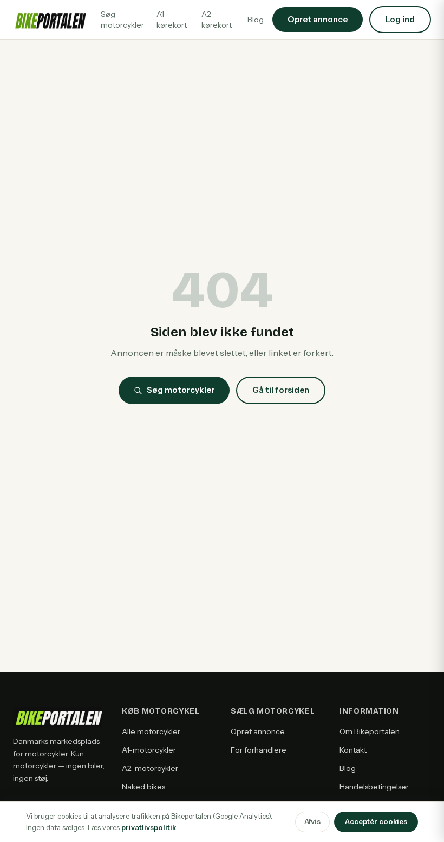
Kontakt (353, 750)
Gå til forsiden (280, 390)
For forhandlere (258, 750)
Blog (255, 19)
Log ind (400, 19)
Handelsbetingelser (374, 787)
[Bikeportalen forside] (49, 19)
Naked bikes (143, 787)
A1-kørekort (171, 19)
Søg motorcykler (122, 19)
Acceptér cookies (376, 821)
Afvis (312, 821)
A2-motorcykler (150, 768)
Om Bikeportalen (369, 731)
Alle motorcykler (151, 731)
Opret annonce (258, 731)
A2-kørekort (216, 19)
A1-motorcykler (149, 750)
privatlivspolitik (148, 827)
